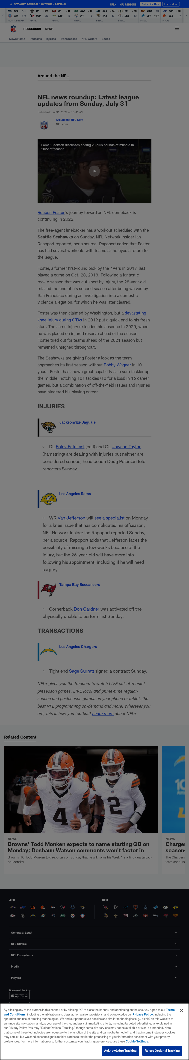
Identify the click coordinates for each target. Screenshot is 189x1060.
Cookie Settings (137, 1041)
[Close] (182, 1010)
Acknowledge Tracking (120, 1050)
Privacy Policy (143, 1014)
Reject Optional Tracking (162, 1050)
